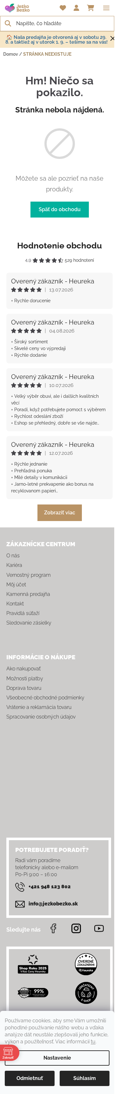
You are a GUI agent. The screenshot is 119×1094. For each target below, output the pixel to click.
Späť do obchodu (60, 209)
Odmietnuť (30, 1078)
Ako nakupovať (23, 669)
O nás (13, 556)
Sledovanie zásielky (28, 623)
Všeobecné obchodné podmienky (45, 698)
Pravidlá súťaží (22, 613)
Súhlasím (84, 1078)
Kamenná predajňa (28, 594)
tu (93, 1042)
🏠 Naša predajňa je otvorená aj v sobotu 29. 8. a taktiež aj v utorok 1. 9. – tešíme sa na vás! (56, 39)
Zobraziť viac (59, 513)
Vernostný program (28, 575)
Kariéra (14, 565)
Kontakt (15, 604)
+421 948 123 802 (50, 886)
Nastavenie (57, 1058)
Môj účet (16, 585)
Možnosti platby (24, 679)
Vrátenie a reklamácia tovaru (38, 707)
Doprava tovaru (23, 688)
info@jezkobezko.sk (53, 904)
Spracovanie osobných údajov (41, 717)
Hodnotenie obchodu (59, 245)
